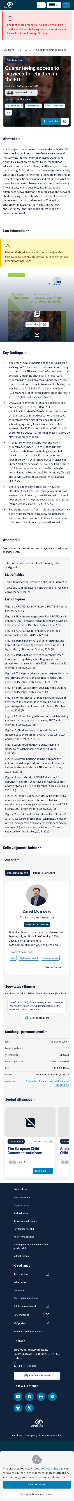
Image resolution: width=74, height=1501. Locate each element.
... (26, 50)
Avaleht (9, 50)
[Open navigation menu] (66, 5)
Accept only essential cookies (37, 1494)
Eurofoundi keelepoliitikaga (31, 33)
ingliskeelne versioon (48, 29)
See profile (51, 967)
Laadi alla (53, 121)
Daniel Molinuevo (17, 873)
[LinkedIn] (18, 1396)
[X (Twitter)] (29, 1408)
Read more (40, 1171)
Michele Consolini (44, 873)
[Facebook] (29, 1396)
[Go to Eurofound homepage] (13, 5)
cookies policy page (53, 1469)
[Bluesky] (18, 1408)
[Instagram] (41, 1396)
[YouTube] (52, 1396)
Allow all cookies (37, 1484)
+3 (8, 112)
